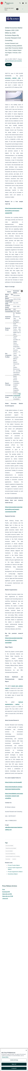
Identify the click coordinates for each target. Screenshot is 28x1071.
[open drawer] (26, 3)
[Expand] (22, 100)
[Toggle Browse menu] (22, 9)
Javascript (5, 898)
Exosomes (8, 859)
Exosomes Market (9, 845)
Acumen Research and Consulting (13, 61)
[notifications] (23, 3)
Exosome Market (9, 851)
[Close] (26, 1050)
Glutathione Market (13, 874)
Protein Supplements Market (15, 871)
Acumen (14, 859)
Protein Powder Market (14, 865)
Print (3, 889)
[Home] (7, 3)
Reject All (14, 1064)
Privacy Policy (5, 1057)
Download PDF (6, 891)
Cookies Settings (14, 1060)
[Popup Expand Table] (22, 291)
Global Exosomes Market (11, 848)
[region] (14, 1059)
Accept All (14, 1068)
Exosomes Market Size (10, 853)
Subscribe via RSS (7, 894)
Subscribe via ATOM (7, 896)
